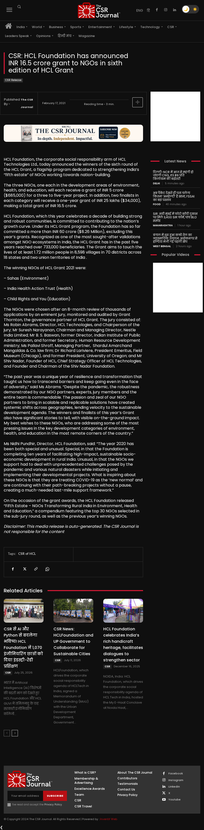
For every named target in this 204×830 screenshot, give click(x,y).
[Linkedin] (174, 9)
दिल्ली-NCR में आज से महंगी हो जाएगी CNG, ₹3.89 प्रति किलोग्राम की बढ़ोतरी (173, 175)
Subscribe (55, 796)
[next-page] (15, 733)
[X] (24, 569)
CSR (8, 673)
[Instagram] (165, 9)
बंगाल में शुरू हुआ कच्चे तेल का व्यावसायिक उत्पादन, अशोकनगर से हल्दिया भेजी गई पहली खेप (175, 238)
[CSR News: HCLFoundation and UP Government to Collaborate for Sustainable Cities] (73, 611)
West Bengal (162, 246)
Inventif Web (108, 819)
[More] (137, 102)
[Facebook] (156, 9)
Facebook (175, 773)
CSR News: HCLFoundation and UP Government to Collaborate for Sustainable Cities (73, 641)
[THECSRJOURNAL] (99, 10)
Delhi (156, 183)
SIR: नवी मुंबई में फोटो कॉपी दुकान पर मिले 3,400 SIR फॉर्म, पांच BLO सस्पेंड (175, 217)
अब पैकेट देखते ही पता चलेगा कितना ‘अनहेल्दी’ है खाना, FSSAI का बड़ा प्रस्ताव (174, 196)
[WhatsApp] (47, 569)
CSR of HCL (27, 554)
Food (157, 204)
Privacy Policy (53, 804)
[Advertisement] (175, 116)
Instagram (175, 780)
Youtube (174, 799)
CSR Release (13, 80)
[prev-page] (7, 733)
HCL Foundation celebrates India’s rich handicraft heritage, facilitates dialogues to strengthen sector (123, 644)
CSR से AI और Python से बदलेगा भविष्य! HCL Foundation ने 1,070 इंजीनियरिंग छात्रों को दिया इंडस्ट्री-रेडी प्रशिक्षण (23, 647)
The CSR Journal (27, 103)
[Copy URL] (36, 569)
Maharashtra (163, 225)
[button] (19, 7)
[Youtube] (164, 800)
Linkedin (174, 787)
